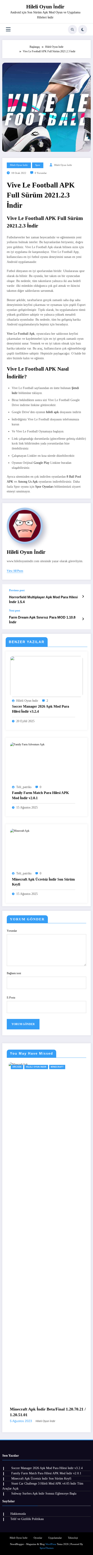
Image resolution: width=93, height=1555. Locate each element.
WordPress (50, 1544)
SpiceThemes (46, 1548)
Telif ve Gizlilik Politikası (27, 1519)
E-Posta (11, 997)
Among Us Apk (28, 481)
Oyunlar (38, 1538)
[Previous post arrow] (83, 596)
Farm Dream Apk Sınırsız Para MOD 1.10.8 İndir (42, 619)
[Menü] (8, 29)
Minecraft (35, 1067)
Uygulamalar (55, 1538)
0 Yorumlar (41, 173)
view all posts (15, 570)
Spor (37, 165)
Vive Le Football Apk (21, 333)
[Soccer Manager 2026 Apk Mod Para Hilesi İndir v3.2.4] (46, 676)
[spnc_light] (82, 29)
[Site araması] (72, 29)
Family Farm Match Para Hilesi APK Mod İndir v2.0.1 (40, 795)
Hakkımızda (18, 1513)
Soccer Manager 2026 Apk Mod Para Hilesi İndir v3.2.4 (40, 708)
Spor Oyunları (44, 486)
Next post (14, 610)
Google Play (41, 462)
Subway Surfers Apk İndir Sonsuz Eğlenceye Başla (43, 1493)
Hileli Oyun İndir (45, 7)
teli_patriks (23, 787)
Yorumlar (12, 930)
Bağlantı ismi (14, 973)
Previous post (17, 590)
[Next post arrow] (83, 619)
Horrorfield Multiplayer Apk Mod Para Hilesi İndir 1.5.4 (43, 599)
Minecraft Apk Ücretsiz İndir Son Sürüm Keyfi (43, 881)
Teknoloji (73, 1538)
